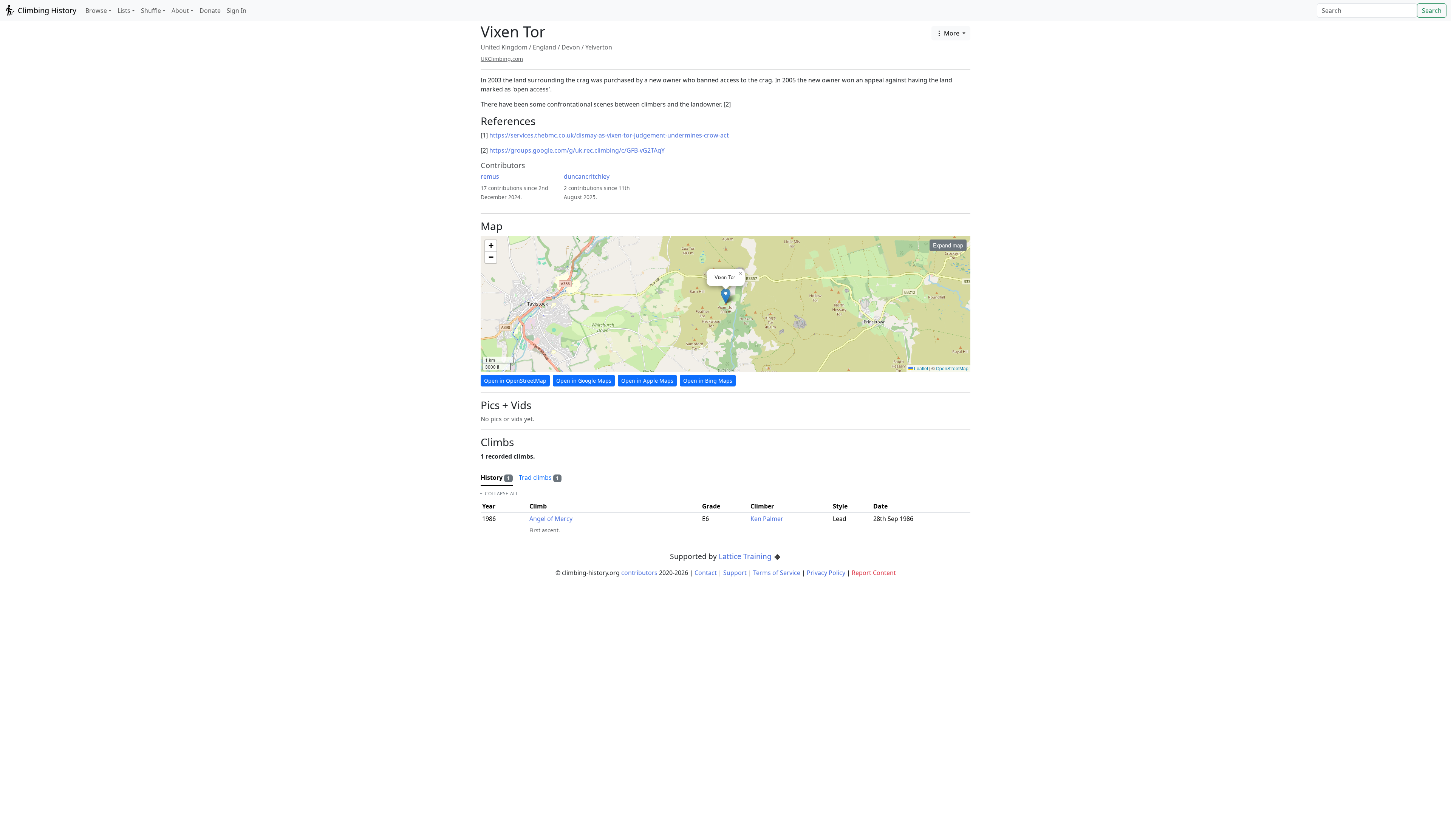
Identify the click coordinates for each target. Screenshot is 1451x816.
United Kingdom (504, 47)
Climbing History (46, 10)
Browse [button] (96, 10)
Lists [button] (124, 10)
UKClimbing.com (502, 58)
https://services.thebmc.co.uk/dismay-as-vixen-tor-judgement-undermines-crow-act (609, 135)
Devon (571, 47)
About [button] (180, 10)
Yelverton (598, 47)
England (544, 47)
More (951, 33)
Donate (210, 10)
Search (1432, 10)
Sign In (236, 10)
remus (490, 176)
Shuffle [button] (151, 10)
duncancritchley (586, 176)
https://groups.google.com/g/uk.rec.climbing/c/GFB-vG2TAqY (577, 150)
